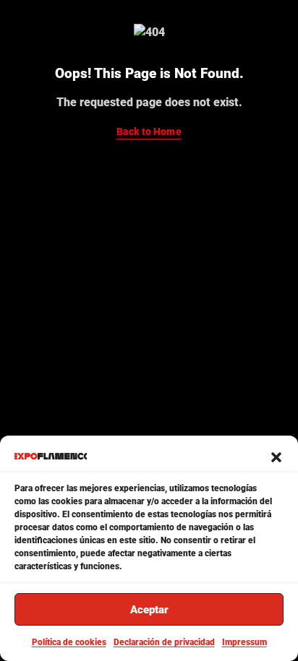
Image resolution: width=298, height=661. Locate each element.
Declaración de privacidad (164, 642)
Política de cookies (69, 642)
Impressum (244, 642)
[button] (276, 456)
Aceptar (149, 609)
